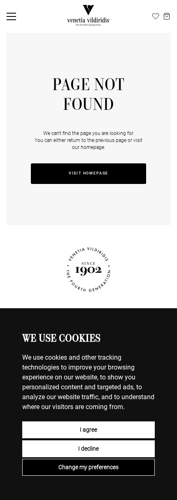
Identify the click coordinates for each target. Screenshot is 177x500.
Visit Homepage (88, 173)
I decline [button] (88, 448)
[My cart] (166, 16)
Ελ (146, 16)
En (129, 16)
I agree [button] (88, 429)
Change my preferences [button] (88, 467)
